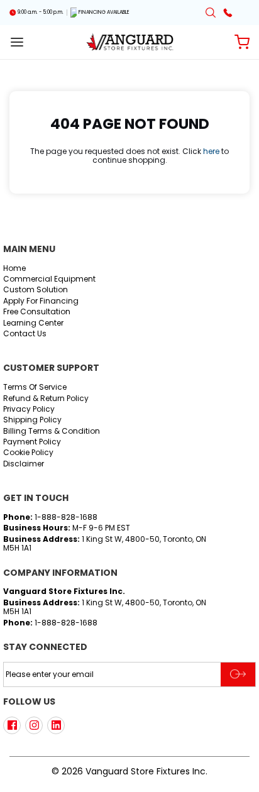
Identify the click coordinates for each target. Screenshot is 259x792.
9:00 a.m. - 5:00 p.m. (40, 12)
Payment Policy (32, 442)
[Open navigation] (17, 42)
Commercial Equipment (49, 279)
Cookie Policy (28, 453)
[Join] (238, 674)
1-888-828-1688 (66, 517)
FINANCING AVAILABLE (104, 12)
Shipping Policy (32, 420)
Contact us (25, 334)
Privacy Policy (29, 409)
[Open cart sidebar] (242, 42)
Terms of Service (35, 387)
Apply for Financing (41, 301)
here (211, 151)
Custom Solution (35, 290)
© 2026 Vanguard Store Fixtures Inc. (129, 771)
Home (14, 268)
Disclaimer (23, 464)
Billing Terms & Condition (51, 431)
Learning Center (33, 323)
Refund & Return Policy (46, 399)
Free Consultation (36, 312)
